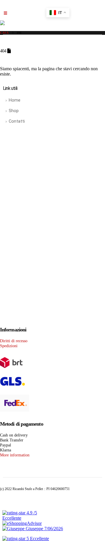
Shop (14, 110)
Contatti (17, 121)
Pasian (84, 245)
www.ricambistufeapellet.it (63, 168)
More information (14, 455)
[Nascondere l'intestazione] (52, 22)
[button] (5, 13)
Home (14, 100)
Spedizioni (9, 345)
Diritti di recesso (13, 340)
